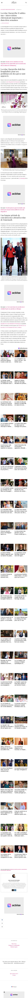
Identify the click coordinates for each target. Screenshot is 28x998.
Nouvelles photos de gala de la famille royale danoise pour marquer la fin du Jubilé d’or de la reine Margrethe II (13, 209)
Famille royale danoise (10, 9)
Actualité (3, 9)
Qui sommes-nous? (14, 973)
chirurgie (12, 869)
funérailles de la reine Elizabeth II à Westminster (10, 323)
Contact (14, 975)
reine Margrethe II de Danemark (13, 82)
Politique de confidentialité (14, 945)
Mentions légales (14, 947)
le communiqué (22, 178)
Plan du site (14, 943)
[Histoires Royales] (14, 2)
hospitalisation (17, 869)
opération (8, 870)
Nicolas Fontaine (5, 23)
